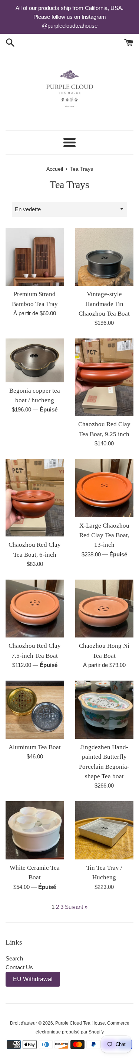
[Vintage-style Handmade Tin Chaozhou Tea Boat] (104, 257)
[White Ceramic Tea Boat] (35, 830)
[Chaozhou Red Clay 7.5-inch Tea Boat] (35, 609)
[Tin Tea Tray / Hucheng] (104, 830)
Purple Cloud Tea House (80, 1023)
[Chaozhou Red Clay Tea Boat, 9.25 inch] (104, 377)
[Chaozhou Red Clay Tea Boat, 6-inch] (35, 497)
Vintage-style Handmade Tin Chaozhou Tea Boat (104, 304)
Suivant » (76, 907)
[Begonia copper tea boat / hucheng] (35, 360)
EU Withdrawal (33, 979)
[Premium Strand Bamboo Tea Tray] (35, 257)
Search (14, 958)
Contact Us (19, 967)
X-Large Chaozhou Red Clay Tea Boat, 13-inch (104, 535)
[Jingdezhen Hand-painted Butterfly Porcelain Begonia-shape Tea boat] (104, 710)
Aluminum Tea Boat (35, 747)
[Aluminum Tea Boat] (35, 710)
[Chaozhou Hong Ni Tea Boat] (104, 609)
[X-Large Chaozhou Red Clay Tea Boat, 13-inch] (104, 488)
